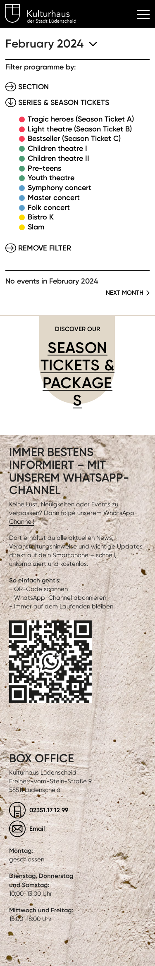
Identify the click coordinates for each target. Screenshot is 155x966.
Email (37, 828)
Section (33, 86)
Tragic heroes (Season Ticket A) (81, 119)
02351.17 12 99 (48, 810)
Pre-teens (44, 168)
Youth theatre (51, 177)
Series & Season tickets (63, 102)
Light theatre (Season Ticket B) (80, 129)
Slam (36, 226)
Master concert (54, 197)
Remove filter (44, 248)
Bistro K (41, 217)
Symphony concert (59, 187)
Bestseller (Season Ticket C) (74, 138)
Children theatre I (57, 148)
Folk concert (49, 207)
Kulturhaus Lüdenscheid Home (45, 15)
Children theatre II (58, 158)
